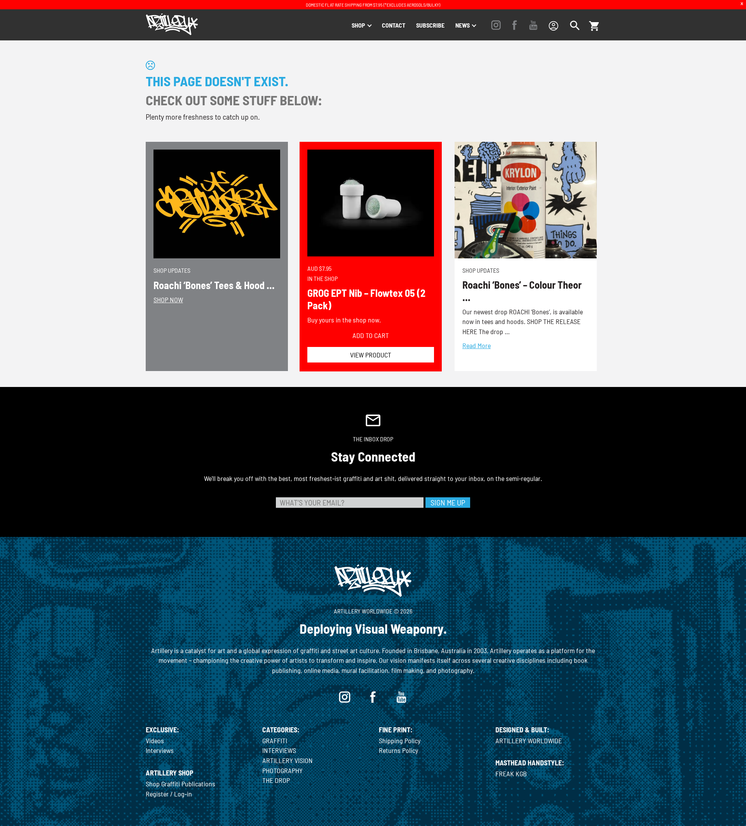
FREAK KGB (511, 773)
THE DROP (276, 780)
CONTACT (393, 25)
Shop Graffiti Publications (180, 783)
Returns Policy (398, 750)
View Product (370, 354)
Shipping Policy (399, 740)
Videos (155, 740)
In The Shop (322, 278)
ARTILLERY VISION (287, 760)
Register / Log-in (169, 793)
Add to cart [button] (370, 335)
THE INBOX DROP (373, 439)
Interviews (160, 750)
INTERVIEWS (279, 750)
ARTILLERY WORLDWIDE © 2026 (373, 611)
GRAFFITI (274, 740)
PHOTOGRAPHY (282, 770)
